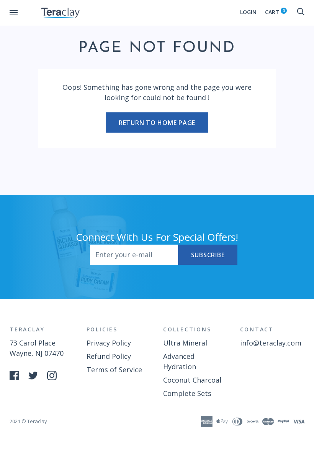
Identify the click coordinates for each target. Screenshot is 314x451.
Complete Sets (187, 393)
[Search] (300, 12)
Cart (275, 12)
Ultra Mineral (185, 342)
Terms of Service (114, 369)
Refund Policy (109, 356)
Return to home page (157, 122)
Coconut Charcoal (192, 379)
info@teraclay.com (270, 342)
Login (248, 12)
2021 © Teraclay (28, 421)
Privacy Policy (109, 342)
